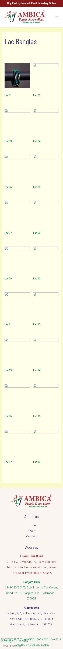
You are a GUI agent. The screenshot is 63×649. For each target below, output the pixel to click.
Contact (31, 536)
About (32, 531)
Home (31, 525)
